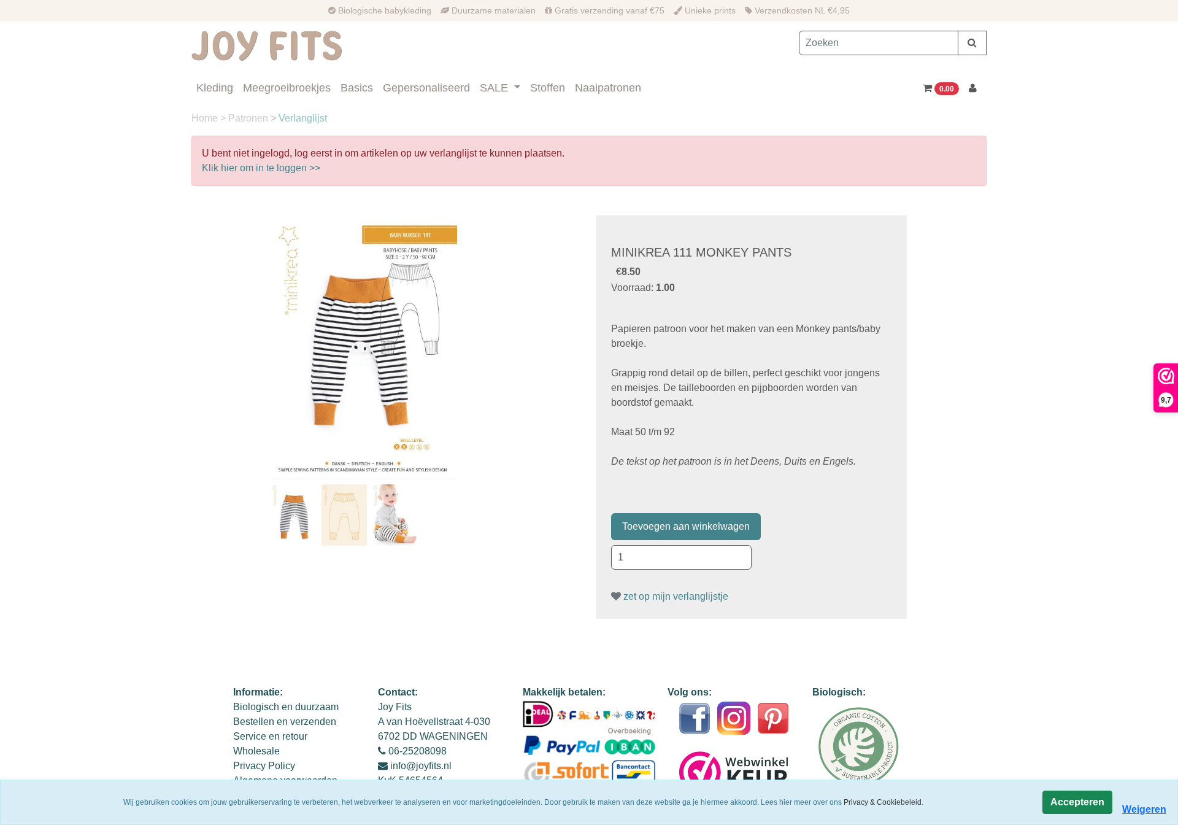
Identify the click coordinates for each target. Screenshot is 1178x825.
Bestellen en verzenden (284, 721)
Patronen (249, 118)
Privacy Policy (264, 766)
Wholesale (256, 751)
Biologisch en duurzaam (286, 707)
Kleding (214, 88)
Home (205, 118)
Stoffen (547, 88)
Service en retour (270, 736)
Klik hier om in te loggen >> (261, 168)
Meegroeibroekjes (287, 88)
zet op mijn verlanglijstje (674, 596)
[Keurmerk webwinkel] (734, 772)
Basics (357, 88)
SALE (495, 88)
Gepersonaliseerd (426, 88)
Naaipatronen (608, 88)
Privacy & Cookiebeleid (883, 802)
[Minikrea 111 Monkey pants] (364, 347)
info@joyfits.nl (421, 766)
